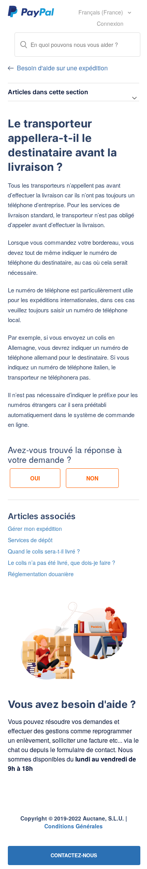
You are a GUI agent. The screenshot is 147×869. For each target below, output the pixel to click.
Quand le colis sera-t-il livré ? (44, 551)
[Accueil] (31, 11)
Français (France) (101, 12)
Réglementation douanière (41, 574)
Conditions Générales (73, 826)
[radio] (35, 478)
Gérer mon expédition (35, 528)
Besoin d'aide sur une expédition (62, 67)
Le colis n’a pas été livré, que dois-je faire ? (61, 562)
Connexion (110, 23)
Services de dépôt (30, 540)
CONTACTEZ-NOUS (74, 855)
